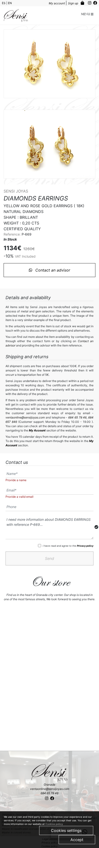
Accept (76, 839)
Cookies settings (66, 830)
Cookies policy (54, 824)
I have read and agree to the (68, 545)
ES (4, 3)
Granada (49, 784)
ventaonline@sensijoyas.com (25, 417)
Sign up (73, 3)
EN (10, 3)
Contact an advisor (52, 270)
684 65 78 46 (77, 417)
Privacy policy (85, 545)
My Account (37, 430)
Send (49, 558)
